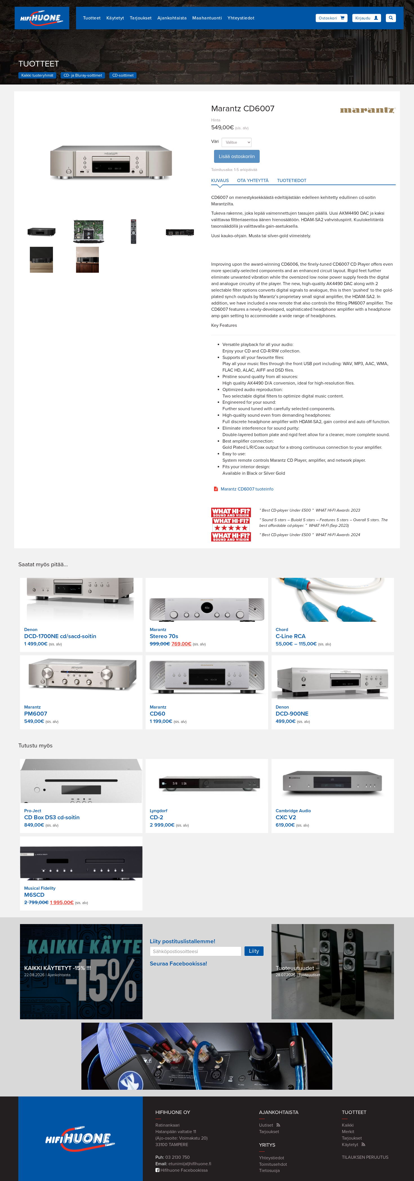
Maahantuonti (207, 18)
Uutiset (266, 1125)
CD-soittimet (122, 75)
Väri (215, 141)
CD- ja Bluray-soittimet (83, 75)
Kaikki (348, 1125)
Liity (254, 951)
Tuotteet (92, 18)
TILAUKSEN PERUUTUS (365, 1157)
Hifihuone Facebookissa (183, 1170)
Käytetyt (115, 18)
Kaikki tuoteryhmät (37, 75)
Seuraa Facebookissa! (178, 963)
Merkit (348, 1132)
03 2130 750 (177, 1157)
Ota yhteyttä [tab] (253, 180)
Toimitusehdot (273, 1164)
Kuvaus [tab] (220, 180)
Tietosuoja (269, 1170)
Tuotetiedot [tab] (291, 180)
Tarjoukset (141, 18)
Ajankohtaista (172, 18)
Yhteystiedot (241, 18)
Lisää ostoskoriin (237, 156)
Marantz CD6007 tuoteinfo (247, 489)
